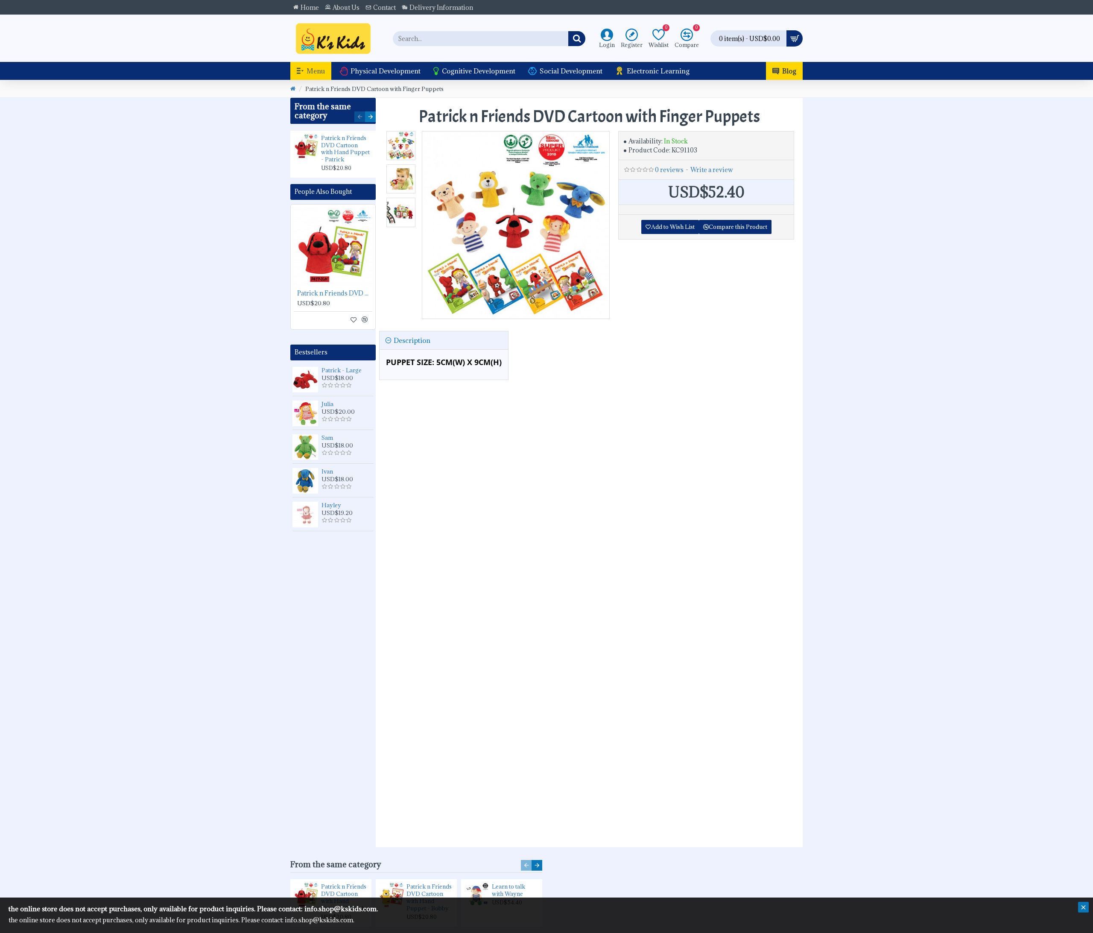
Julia (327, 404)
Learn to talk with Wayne (508, 890)
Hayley (331, 505)
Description (412, 340)
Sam (327, 438)
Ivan (327, 471)
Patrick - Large (341, 370)
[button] (359, 116)
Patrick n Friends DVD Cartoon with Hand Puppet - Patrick (345, 149)
